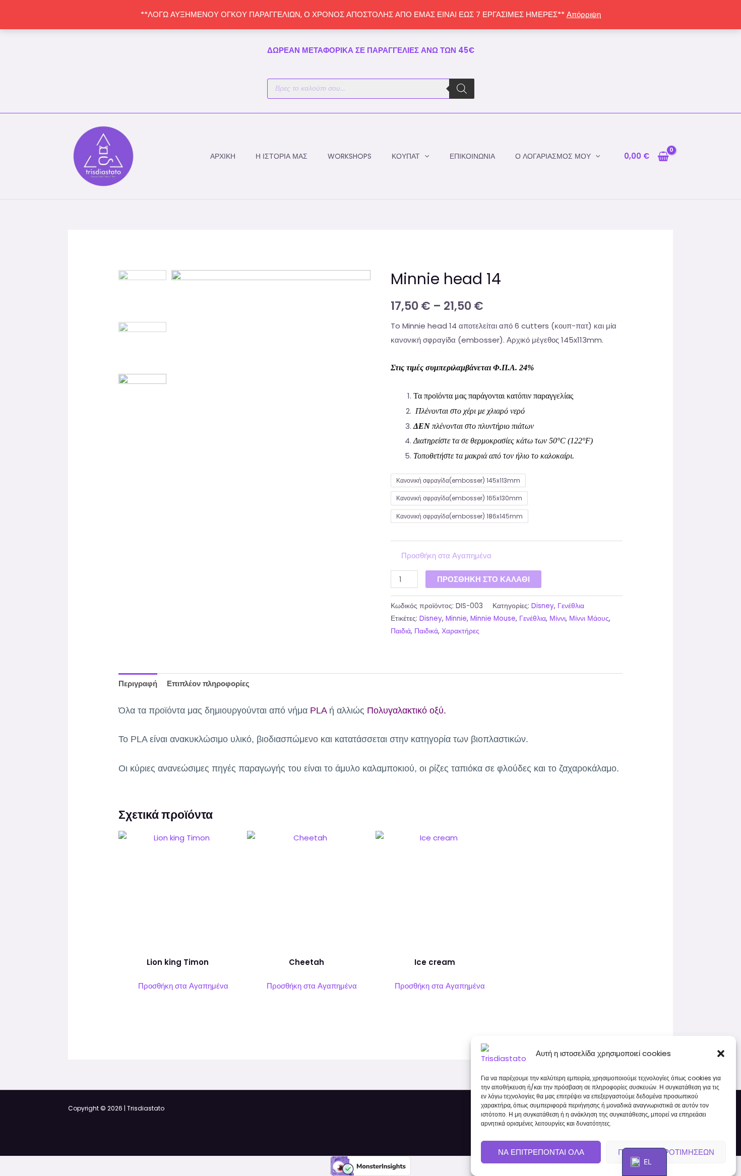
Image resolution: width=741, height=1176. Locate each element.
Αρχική (222, 156)
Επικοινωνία (472, 156)
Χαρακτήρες (460, 631)
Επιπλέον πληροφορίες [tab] (208, 683)
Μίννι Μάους (589, 618)
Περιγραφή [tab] (137, 683)
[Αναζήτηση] (461, 89)
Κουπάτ (406, 156)
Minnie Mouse (493, 618)
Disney (542, 606)
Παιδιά (401, 631)
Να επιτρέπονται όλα (541, 1152)
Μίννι (557, 618)
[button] (721, 1054)
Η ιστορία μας (281, 156)
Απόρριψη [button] (584, 14)
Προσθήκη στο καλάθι (483, 579)
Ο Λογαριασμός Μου (553, 156)
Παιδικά (426, 631)
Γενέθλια (571, 606)
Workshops (350, 156)
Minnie (456, 618)
